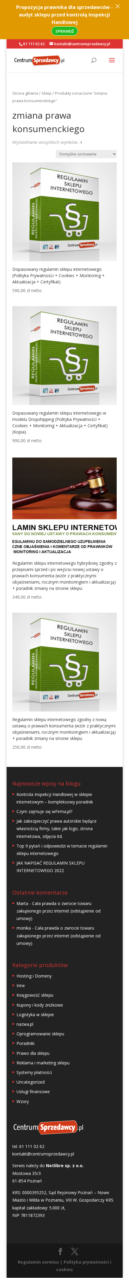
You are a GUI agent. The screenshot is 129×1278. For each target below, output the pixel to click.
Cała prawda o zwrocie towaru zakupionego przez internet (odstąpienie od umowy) (58, 911)
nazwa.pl (24, 1024)
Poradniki (25, 1043)
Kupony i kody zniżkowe (39, 1005)
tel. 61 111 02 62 (28, 1146)
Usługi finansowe (33, 1091)
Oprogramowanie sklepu (40, 1034)
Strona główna (25, 93)
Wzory (22, 1101)
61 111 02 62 (34, 43)
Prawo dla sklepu (33, 1053)
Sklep (46, 93)
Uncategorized (30, 1082)
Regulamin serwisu (38, 1262)
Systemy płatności (34, 1072)
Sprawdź (65, 31)
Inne (20, 985)
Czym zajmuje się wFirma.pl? (44, 811)
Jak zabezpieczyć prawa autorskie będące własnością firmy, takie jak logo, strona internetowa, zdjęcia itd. (56, 828)
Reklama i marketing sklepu (43, 1063)
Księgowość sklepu (34, 995)
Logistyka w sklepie (35, 1014)
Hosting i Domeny (34, 976)
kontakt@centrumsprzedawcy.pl (43, 1154)
